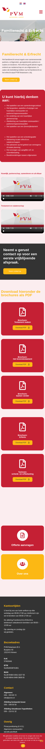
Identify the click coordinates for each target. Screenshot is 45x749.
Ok (23, 746)
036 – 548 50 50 (10, 704)
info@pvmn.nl (9, 698)
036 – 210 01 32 (10, 711)
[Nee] (41, 741)
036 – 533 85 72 (10, 695)
